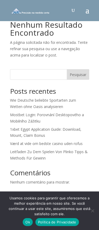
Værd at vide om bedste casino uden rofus (46, 143)
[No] (92, 210)
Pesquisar (78, 74)
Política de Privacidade (57, 222)
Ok (27, 222)
